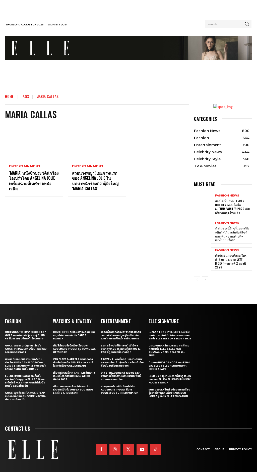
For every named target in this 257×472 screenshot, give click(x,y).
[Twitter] (128, 449)
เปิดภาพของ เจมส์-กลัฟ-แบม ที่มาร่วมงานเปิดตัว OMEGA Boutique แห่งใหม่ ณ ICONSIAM (73, 389)
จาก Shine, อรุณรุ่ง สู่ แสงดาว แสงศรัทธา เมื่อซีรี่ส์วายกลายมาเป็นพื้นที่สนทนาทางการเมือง (121, 376)
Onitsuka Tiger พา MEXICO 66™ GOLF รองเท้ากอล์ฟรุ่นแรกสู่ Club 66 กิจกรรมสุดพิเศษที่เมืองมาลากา (25, 335)
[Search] (246, 24)
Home (9, 96)
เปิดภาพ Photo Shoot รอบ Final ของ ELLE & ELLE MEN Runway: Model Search (169, 366)
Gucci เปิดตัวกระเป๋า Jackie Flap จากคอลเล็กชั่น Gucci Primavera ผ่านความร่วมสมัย (25, 396)
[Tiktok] (155, 449)
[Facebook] (101, 449)
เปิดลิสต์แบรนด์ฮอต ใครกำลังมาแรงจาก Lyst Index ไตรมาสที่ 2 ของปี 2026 (230, 261)
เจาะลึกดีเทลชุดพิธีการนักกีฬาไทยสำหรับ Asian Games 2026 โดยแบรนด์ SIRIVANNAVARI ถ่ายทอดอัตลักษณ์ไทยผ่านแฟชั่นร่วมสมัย (25, 364)
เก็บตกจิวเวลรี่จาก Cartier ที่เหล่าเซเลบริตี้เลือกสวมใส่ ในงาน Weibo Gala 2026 (74, 376)
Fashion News (227, 195)
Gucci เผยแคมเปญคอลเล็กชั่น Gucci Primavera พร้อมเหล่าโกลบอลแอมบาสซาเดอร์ (25, 349)
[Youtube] (142, 449)
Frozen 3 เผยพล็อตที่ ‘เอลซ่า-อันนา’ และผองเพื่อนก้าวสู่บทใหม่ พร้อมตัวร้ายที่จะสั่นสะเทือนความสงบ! (122, 362)
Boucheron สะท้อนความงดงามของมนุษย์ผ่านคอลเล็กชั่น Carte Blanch (74, 335)
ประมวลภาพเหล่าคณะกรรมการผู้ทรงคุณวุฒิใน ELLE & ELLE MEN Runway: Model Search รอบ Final (169, 350)
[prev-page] (197, 280)
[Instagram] (114, 449)
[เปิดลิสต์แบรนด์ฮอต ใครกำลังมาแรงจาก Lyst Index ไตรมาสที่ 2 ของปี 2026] (202, 258)
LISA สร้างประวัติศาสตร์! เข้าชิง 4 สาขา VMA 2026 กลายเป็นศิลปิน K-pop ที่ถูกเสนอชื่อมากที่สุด (121, 349)
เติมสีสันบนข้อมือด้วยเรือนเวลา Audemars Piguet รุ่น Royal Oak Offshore (74, 349)
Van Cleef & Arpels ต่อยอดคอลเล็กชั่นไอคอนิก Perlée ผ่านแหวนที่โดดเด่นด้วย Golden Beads (73, 362)
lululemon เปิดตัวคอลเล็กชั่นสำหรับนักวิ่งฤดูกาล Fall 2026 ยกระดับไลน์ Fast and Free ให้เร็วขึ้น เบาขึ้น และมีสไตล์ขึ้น (25, 381)
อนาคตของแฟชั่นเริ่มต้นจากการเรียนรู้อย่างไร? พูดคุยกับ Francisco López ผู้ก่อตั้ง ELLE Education (169, 393)
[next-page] (205, 280)
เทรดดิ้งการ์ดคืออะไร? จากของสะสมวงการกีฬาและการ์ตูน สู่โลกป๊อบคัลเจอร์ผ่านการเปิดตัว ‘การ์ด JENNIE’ (121, 335)
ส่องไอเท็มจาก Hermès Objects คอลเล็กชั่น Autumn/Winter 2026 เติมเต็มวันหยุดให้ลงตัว (232, 207)
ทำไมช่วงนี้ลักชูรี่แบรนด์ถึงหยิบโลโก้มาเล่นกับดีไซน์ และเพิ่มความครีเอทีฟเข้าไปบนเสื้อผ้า (232, 234)
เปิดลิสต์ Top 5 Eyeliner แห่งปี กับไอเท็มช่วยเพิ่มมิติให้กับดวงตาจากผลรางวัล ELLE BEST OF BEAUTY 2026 (170, 335)
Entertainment (24, 166)
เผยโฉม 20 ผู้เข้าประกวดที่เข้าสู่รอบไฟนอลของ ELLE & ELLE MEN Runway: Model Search (170, 379)
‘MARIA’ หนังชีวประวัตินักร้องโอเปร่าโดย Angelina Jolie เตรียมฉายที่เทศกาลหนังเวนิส (34, 180)
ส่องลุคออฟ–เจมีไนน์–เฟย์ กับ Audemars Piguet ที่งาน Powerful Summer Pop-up (119, 389)
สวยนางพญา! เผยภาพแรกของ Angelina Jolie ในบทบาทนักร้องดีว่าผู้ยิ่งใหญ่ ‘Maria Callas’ (95, 180)
